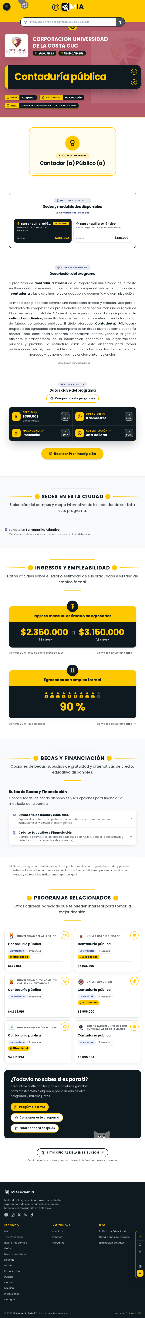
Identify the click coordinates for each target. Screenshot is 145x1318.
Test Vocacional (14, 1237)
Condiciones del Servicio (114, 1237)
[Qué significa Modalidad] (42, 431)
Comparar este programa (75, 398)
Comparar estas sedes (74, 212)
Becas (8, 1265)
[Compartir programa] (134, 82)
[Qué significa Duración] (103, 414)
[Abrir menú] (7, 7)
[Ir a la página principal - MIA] (65, 7)
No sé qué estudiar (16, 1254)
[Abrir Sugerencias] (72, 29)
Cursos (8, 1282)
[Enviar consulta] (120, 22)
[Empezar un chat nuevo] (55, 7)
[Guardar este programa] (134, 72)
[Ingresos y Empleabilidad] (140, 1259)
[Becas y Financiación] (140, 1266)
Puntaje (9, 1276)
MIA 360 (9, 1288)
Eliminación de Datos (112, 1242)
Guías (8, 1248)
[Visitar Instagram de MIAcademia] (13, 1215)
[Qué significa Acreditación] (110, 431)
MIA (6, 1231)
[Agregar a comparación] (65, 935)
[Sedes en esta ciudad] (140, 1252)
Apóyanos (58, 1242)
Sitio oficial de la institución (73, 1153)
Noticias (9, 1259)
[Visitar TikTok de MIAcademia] (32, 1215)
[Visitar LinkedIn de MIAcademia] (26, 1215)
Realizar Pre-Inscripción (75, 453)
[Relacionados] (140, 1273)
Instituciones (12, 1293)
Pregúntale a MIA (32, 1107)
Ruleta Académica (15, 1242)
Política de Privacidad (112, 1231)
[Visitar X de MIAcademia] (19, 1215)
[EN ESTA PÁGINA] (140, 1237)
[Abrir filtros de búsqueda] (25, 22)
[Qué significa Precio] (35, 412)
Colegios (9, 1299)
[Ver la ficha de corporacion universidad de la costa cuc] (16, 46)
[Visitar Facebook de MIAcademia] (6, 1215)
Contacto (57, 1237)
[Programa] (140, 1245)
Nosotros (57, 1231)
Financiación (12, 1271)
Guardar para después (37, 1128)
